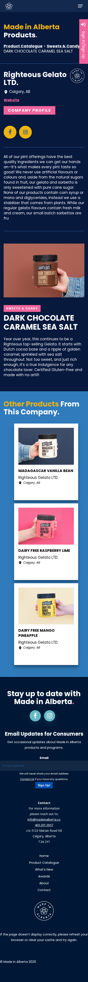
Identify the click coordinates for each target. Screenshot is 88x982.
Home (44, 856)
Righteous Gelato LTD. (35, 79)
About (44, 883)
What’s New (44, 869)
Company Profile (29, 110)
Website (11, 100)
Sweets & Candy (63, 46)
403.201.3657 (44, 825)
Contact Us (27, 779)
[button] (80, 6)
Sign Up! (44, 785)
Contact (44, 890)
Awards (44, 876)
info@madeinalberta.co (44, 819)
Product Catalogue (23, 46)
